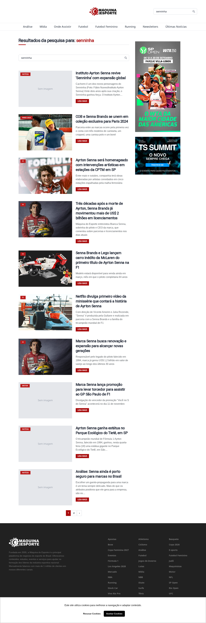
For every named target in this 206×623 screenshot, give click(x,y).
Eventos (112, 555)
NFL (171, 577)
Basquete (174, 539)
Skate (141, 582)
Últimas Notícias (176, 26)
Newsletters (150, 26)
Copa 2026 (174, 544)
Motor (172, 571)
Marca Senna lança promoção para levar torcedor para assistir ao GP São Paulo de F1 (100, 389)
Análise (27, 26)
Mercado (112, 571)
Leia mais (82, 101)
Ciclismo (142, 544)
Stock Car (113, 588)
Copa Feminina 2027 (118, 550)
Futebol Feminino (106, 26)
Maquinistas (175, 566)
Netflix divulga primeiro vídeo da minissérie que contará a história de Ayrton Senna (101, 301)
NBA (110, 577)
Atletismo (143, 539)
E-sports (173, 550)
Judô (171, 560)
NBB (140, 577)
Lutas (141, 566)
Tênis (141, 593)
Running (130, 26)
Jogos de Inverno (147, 560)
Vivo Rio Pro (114, 593)
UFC (171, 593)
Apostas (112, 539)
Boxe (110, 544)
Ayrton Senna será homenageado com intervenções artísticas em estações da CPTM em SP (102, 165)
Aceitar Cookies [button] (114, 613)
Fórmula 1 (113, 560)
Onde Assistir (62, 26)
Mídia (43, 26)
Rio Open (173, 588)
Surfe (141, 588)
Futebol (83, 26)
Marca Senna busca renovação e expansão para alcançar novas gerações (101, 346)
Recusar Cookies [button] (92, 613)
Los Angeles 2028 (117, 566)
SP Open (173, 582)
